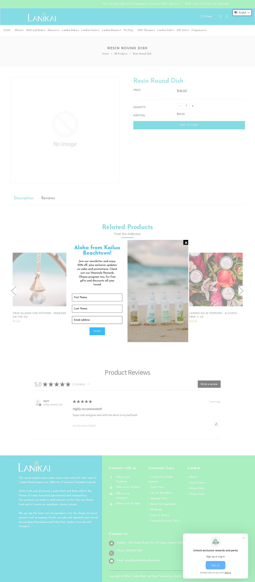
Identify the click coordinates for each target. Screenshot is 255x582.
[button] (242, 13)
